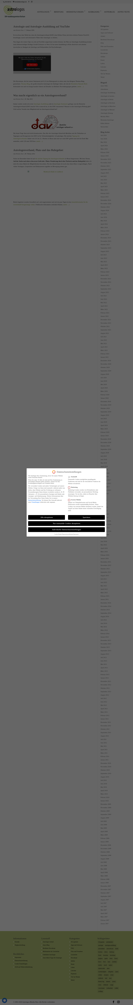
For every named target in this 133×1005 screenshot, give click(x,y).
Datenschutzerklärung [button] (67, 534)
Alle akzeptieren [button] (46, 517)
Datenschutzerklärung (34, 500)
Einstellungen (36, 502)
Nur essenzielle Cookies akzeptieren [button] (66, 523)
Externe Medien (76, 500)
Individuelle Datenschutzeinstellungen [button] (66, 530)
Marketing (74, 487)
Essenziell (74, 477)
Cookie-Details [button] (58, 534)
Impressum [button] (76, 534)
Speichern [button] (86, 517)
